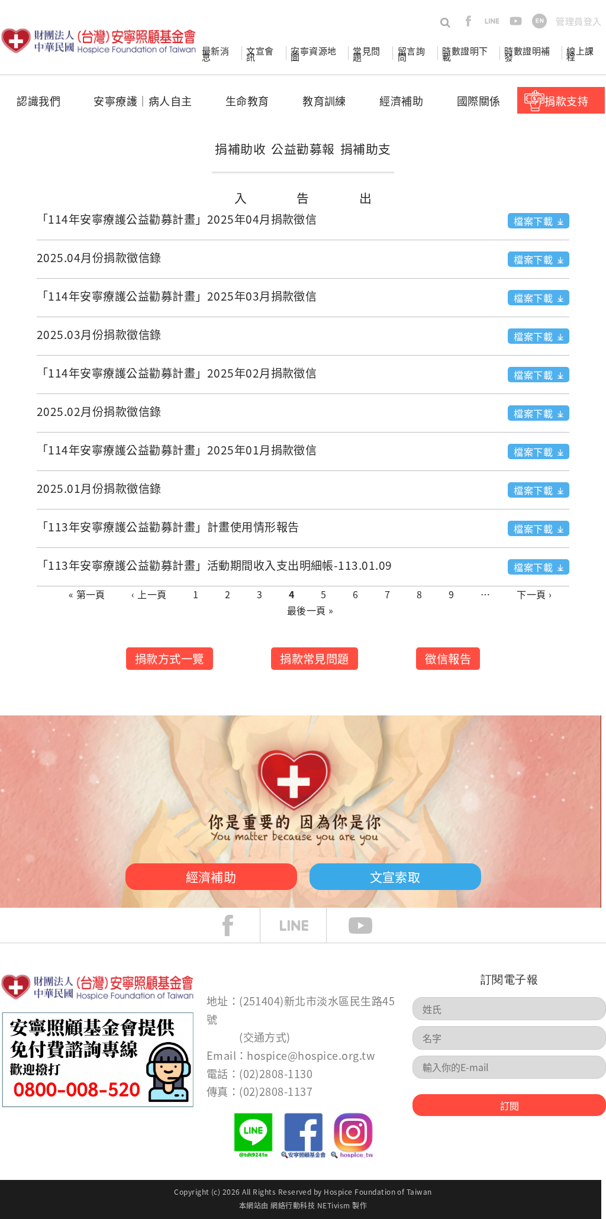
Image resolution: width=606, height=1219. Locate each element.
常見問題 (366, 53)
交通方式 (265, 1036)
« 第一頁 (87, 594)
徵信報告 (448, 658)
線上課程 (580, 53)
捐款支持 (566, 100)
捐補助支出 (365, 173)
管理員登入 (578, 21)
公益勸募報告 (302, 173)
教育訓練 (324, 100)
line (492, 21)
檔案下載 (533, 221)
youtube (515, 21)
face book (236, 925)
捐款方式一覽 (169, 658)
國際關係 (479, 100)
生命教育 (247, 100)
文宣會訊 (259, 53)
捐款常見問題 (314, 658)
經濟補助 (401, 100)
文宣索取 (395, 876)
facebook (468, 21)
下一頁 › (534, 594)
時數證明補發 (527, 53)
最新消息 (215, 53)
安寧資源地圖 (313, 53)
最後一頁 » (310, 610)
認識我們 (38, 100)
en (539, 21)
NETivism (333, 1205)
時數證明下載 (465, 53)
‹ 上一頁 (148, 594)
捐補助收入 (240, 173)
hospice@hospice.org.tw (311, 1055)
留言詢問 (411, 53)
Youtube (369, 925)
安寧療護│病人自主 (143, 100)
